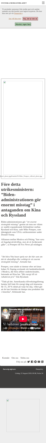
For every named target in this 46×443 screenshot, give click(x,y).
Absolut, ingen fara (23, 24)
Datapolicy (18, 13)
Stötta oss (24, 358)
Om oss (15, 358)
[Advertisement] (23, 53)
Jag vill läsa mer (15, 19)
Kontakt (5, 358)
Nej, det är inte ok (30, 19)
